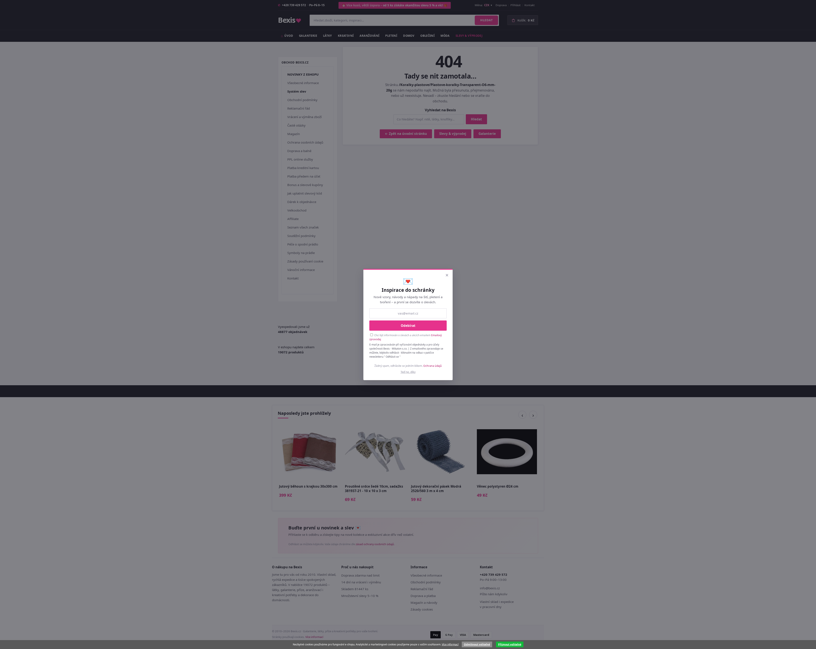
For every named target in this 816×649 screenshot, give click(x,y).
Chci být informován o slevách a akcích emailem (405, 337)
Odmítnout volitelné (477, 644)
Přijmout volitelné (509, 644)
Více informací (450, 644)
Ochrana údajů (432, 366)
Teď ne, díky (408, 372)
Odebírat (408, 325)
